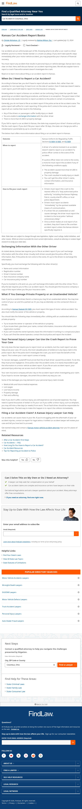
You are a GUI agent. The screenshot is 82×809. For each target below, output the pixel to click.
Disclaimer (21, 803)
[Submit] (76, 533)
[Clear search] (54, 664)
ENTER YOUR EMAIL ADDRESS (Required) (16, 738)
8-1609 (68, 141)
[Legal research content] (78, 784)
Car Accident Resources (13, 448)
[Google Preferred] (41, 756)
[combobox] (30, 664)
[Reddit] (33, 756)
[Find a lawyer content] (78, 770)
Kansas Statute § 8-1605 (21, 309)
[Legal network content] (78, 791)
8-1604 (52, 141)
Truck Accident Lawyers (11, 606)
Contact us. (15, 729)
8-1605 (58, 141)
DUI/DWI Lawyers (9, 592)
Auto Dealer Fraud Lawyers (13, 621)
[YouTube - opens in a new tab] (11, 756)
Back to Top (42, 704)
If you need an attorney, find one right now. (25, 497)
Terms (4, 803)
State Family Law (14, 688)
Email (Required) (9, 529)
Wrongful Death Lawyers (12, 585)
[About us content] (78, 763)
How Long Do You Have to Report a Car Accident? (23, 445)
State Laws (29, 29)
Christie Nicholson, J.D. (12, 40)
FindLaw (4, 29)
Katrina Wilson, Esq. (44, 40)
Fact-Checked (32, 45)
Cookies (31, 803)
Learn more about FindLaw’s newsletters (16, 542)
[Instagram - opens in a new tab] (26, 756)
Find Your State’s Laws (12, 555)
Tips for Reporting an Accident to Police (20, 451)
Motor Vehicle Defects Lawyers (14, 599)
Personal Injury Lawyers (11, 614)
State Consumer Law (16, 691)
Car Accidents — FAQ (12, 443)
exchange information (27, 116)
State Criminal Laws (15, 684)
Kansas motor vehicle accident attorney (44, 428)
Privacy (11, 803)
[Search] (78, 3)
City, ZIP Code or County (15, 660)
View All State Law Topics (13, 559)
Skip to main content (41, 2)
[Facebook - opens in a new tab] (4, 756)
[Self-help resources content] (78, 777)
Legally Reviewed (12, 45)
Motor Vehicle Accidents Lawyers (15, 578)
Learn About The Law (16, 29)
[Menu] (3, 3)
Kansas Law (39, 29)
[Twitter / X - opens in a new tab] (18, 756)
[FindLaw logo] (12, 3)
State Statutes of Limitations (14, 563)
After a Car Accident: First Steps (16, 440)
